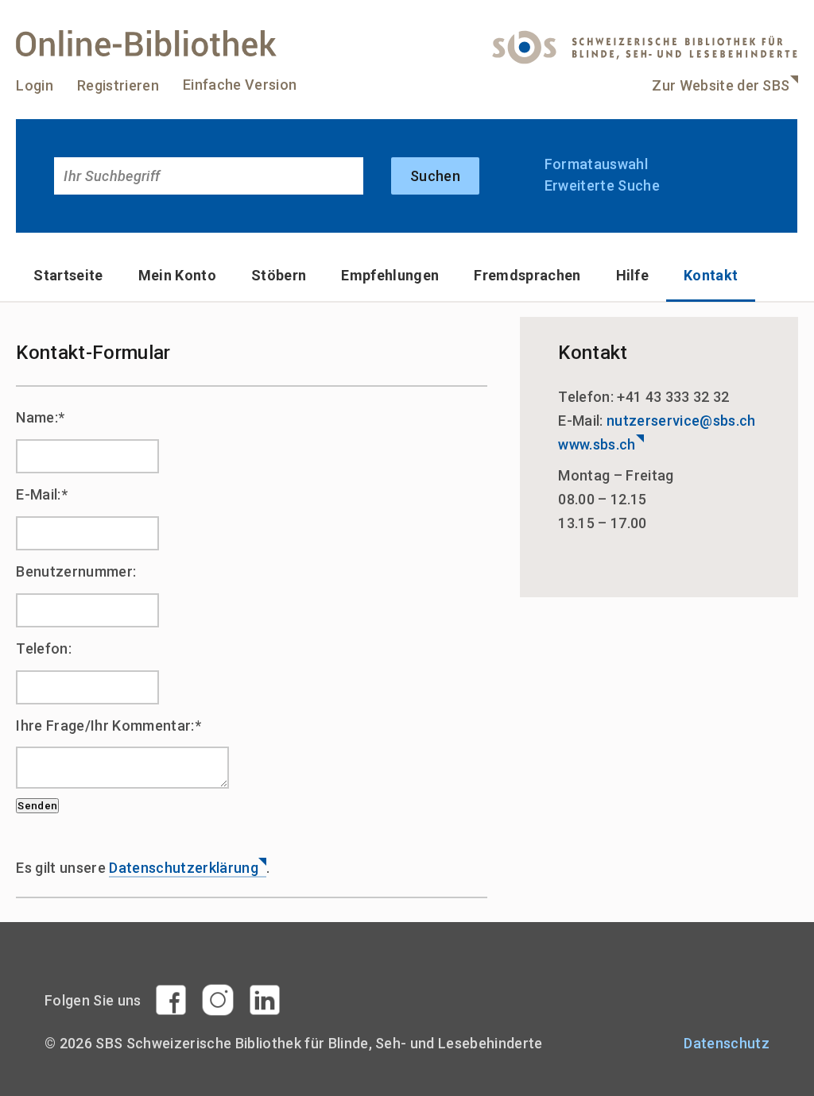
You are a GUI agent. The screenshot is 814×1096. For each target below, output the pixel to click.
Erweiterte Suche (602, 185)
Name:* (40, 417)
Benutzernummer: (76, 571)
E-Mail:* (42, 494)
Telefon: (44, 648)
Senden (37, 806)
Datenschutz (726, 1043)
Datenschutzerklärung (183, 867)
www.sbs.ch (596, 444)
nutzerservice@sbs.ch (681, 420)
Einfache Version (240, 84)
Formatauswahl (596, 164)
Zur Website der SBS (720, 85)
